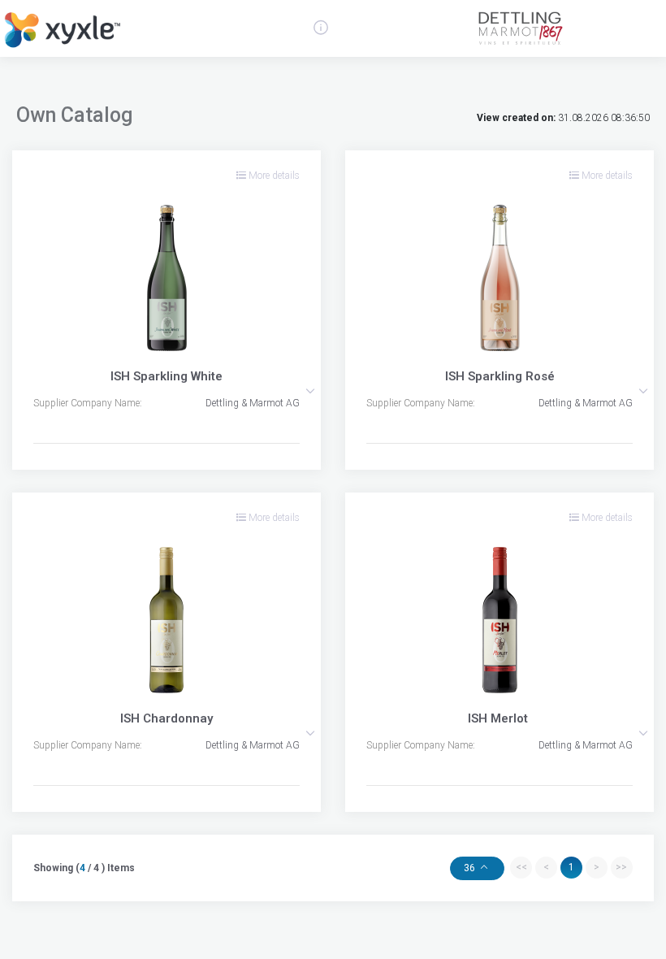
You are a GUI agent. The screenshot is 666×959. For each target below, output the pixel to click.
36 (471, 868)
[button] (310, 391)
